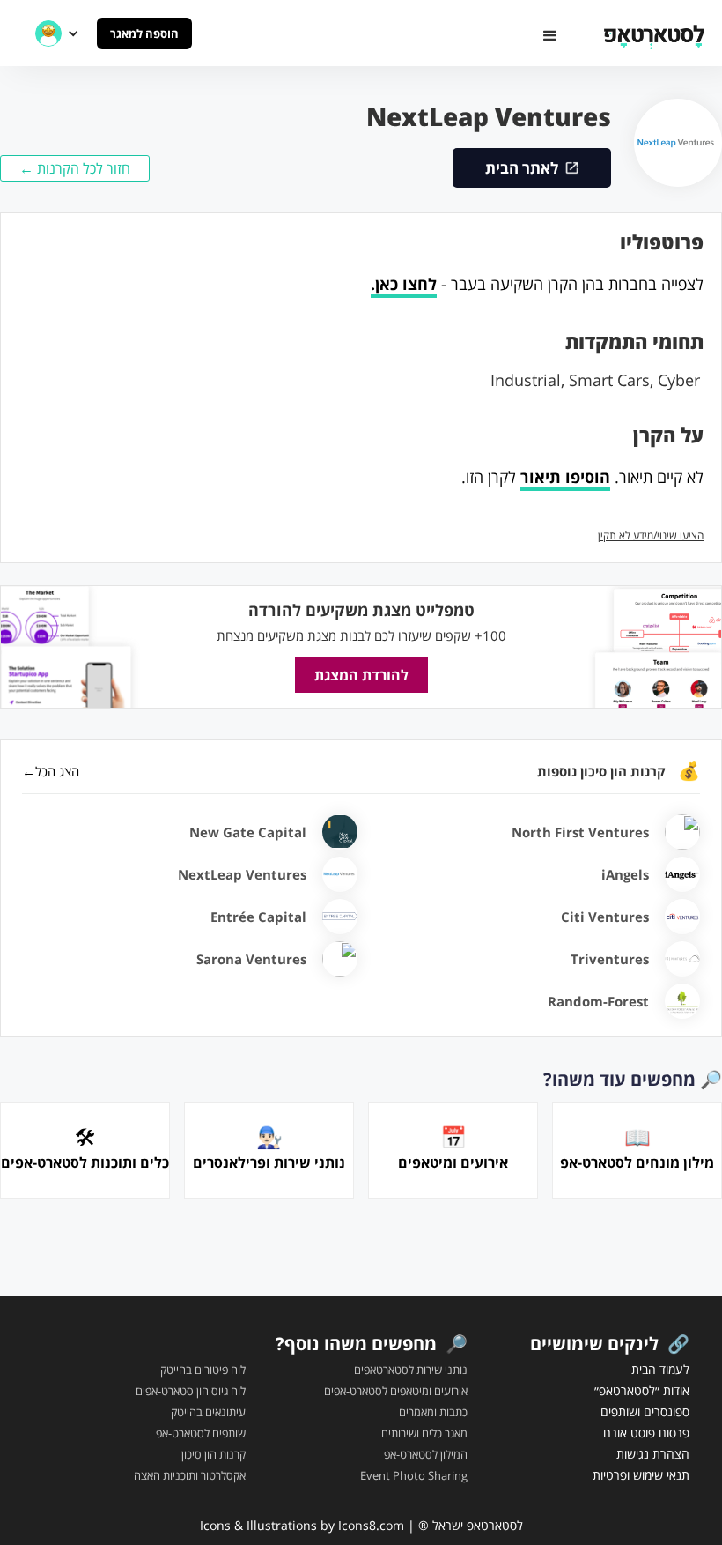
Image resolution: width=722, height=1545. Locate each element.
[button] (550, 36)
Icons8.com (371, 1525)
